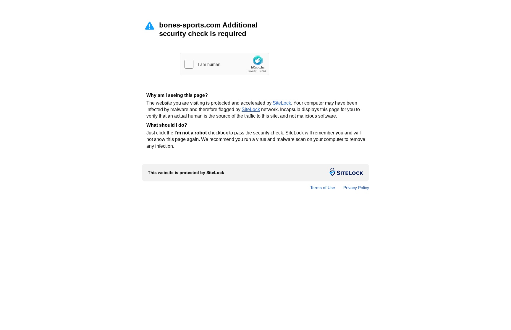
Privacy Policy (356, 187)
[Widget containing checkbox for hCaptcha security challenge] (224, 64)
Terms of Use (322, 187)
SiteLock (282, 102)
